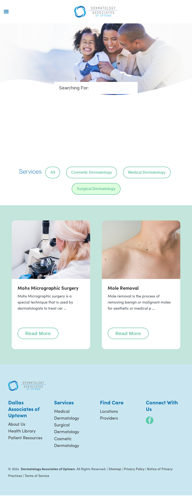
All (52, 172)
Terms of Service (37, 475)
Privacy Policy (134, 469)
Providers (109, 418)
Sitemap (115, 469)
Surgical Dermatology (96, 189)
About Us (16, 424)
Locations (109, 411)
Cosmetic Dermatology (91, 172)
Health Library (22, 431)
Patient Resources (25, 437)
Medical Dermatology (147, 172)
